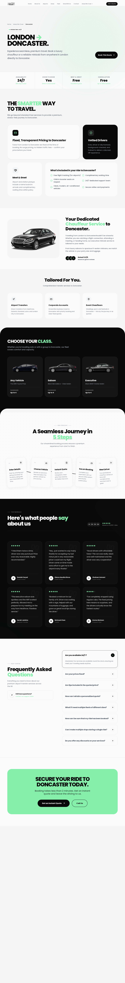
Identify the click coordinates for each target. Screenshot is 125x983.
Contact (76, 4)
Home (30, 4)
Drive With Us (67, 4)
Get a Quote (112, 4)
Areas (52, 4)
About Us (37, 4)
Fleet (58, 4)
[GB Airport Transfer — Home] (11, 3)
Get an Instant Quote (52, 803)
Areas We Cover (86, 4)
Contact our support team (24, 696)
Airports (45, 4)
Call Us (79, 803)
